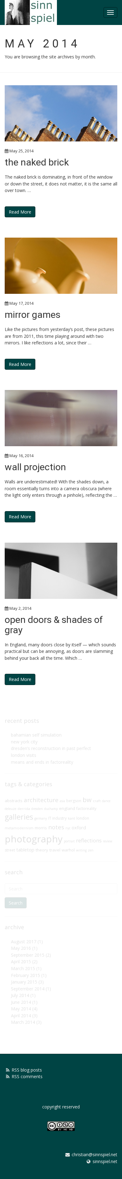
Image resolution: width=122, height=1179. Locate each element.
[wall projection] (61, 418)
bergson (73, 800)
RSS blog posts (27, 1070)
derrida (24, 808)
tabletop (25, 850)
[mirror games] (61, 266)
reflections (89, 840)
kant (71, 818)
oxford (79, 828)
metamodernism (19, 828)
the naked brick (37, 162)
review (107, 841)
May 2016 (21, 948)
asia (62, 801)
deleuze (10, 809)
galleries (19, 817)
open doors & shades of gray (54, 624)
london (82, 818)
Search (16, 903)
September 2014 (27, 989)
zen (91, 850)
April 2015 (21, 961)
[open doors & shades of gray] (61, 571)
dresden (37, 809)
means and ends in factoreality (42, 762)
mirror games (32, 314)
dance (106, 801)
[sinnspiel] (31, 12)
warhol (68, 850)
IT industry (57, 818)
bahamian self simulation (36, 735)
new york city (24, 742)
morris (41, 828)
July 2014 (20, 995)
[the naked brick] (61, 113)
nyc (67, 828)
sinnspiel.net (105, 1161)
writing (81, 850)
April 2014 (21, 1016)
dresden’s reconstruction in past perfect (51, 748)
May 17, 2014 (21, 303)
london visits (23, 755)
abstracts (14, 800)
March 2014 (23, 1022)
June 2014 (21, 1002)
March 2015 (23, 968)
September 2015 (27, 955)
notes (56, 827)
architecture (41, 800)
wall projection (35, 466)
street (10, 850)
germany (40, 818)
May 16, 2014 (21, 455)
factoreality (86, 808)
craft (97, 800)
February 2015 (25, 975)
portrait (69, 841)
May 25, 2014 (21, 151)
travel (54, 850)
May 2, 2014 (20, 608)
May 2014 (21, 1009)
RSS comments (27, 1076)
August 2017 (23, 942)
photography (34, 838)
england (67, 808)
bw (87, 800)
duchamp (51, 809)
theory (42, 850)
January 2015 (24, 982)
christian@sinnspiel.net (94, 1154)
